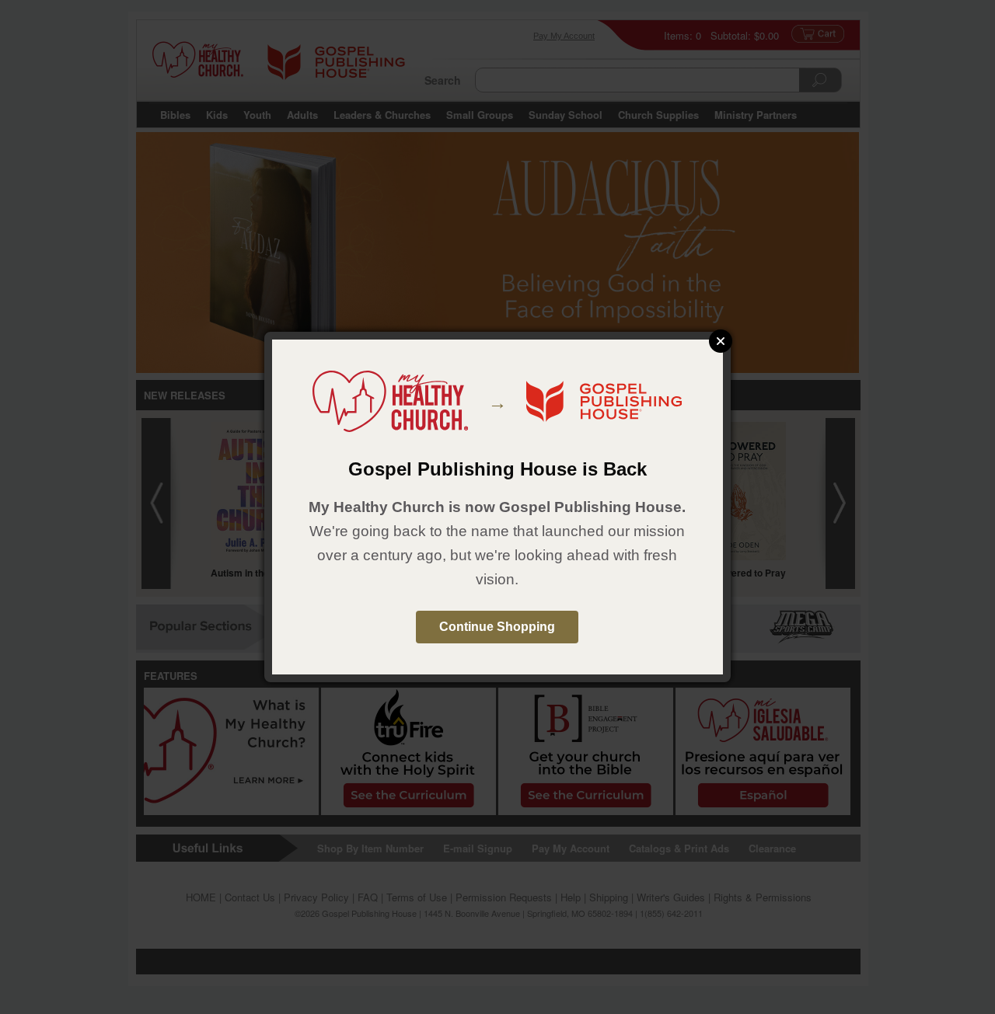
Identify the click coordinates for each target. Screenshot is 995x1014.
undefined (720, 341)
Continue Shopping (497, 626)
